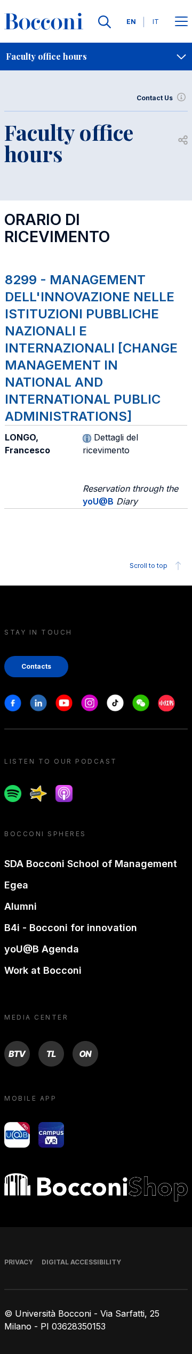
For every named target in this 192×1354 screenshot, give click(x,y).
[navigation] (96, 56)
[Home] (43, 22)
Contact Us (155, 98)
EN (131, 22)
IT (156, 22)
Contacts (36, 666)
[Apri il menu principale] (181, 22)
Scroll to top (148, 566)
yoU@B (98, 501)
